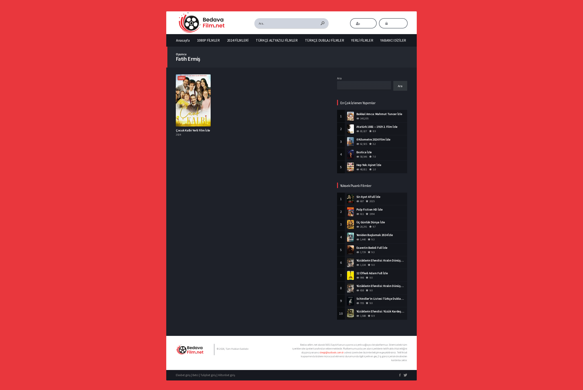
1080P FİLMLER (208, 40)
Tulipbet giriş (208, 375)
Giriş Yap (396, 23)
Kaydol (366, 23)
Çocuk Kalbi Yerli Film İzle (193, 130)
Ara (339, 78)
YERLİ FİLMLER (362, 40)
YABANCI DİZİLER (393, 40)
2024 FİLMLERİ (237, 40)
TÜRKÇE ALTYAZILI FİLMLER (277, 40)
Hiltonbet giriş (226, 375)
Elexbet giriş (183, 375)
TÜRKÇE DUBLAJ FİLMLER (324, 40)
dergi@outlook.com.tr (332, 352)
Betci (195, 375)
